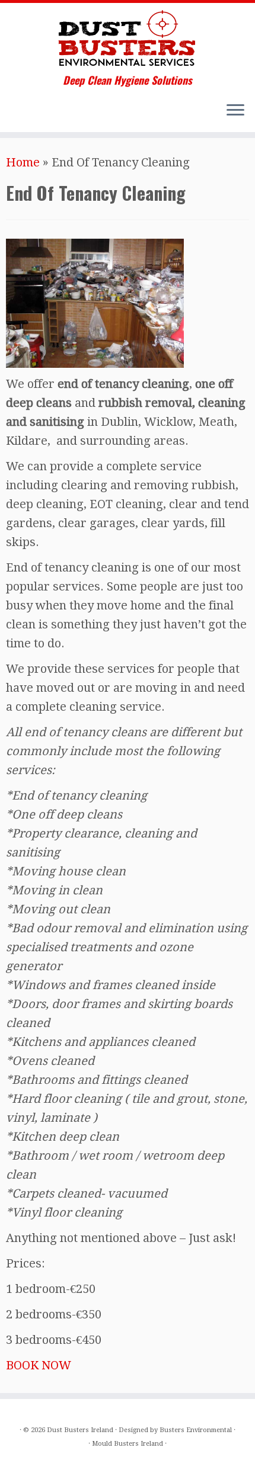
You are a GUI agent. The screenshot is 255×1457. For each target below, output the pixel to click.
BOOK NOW (38, 1365)
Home (23, 162)
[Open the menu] (235, 111)
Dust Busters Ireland (80, 1430)
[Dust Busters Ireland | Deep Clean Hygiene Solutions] (127, 38)
